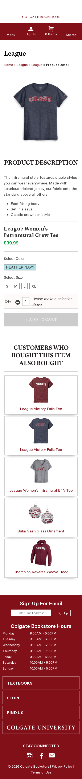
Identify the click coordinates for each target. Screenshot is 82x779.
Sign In (31, 34)
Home (8, 65)
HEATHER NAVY (20, 267)
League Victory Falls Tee (41, 409)
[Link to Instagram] (30, 756)
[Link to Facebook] (41, 756)
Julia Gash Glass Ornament (41, 531)
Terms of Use (41, 772)
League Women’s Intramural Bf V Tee (41, 490)
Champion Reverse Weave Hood (41, 572)
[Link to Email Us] (52, 756)
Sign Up (62, 613)
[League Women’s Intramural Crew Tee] (41, 113)
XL (34, 286)
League (22, 65)
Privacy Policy (62, 766)
